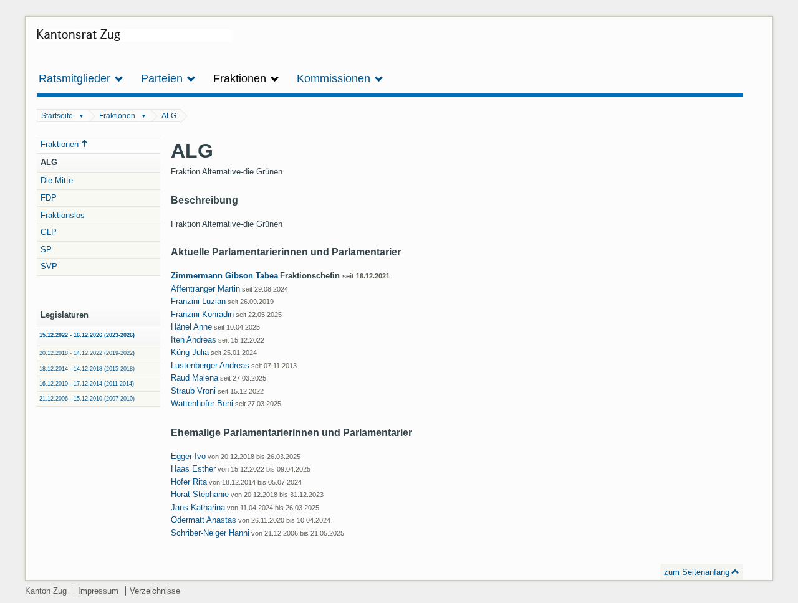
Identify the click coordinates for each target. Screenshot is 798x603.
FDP (49, 197)
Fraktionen (117, 116)
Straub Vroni (193, 391)
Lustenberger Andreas (210, 365)
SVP (49, 266)
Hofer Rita (189, 482)
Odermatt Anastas (203, 520)
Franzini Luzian (198, 301)
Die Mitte (57, 180)
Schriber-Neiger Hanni (210, 533)
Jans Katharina (198, 507)
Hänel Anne (191, 326)
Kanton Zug (46, 591)
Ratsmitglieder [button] (76, 78)
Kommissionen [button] (335, 78)
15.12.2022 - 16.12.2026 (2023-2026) (87, 335)
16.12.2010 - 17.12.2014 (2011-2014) (86, 384)
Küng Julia (190, 352)
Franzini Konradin (202, 314)
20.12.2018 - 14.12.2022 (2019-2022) (87, 353)
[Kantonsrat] (134, 39)
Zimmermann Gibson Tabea (224, 275)
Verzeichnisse (155, 591)
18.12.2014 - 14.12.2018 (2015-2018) (87, 369)
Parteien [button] (163, 78)
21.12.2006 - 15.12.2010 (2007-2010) (87, 399)
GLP (49, 232)
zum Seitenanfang (696, 572)
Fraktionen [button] (241, 78)
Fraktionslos (63, 215)
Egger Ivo (188, 456)
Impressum (98, 591)
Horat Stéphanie (200, 494)
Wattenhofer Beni (202, 403)
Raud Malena (194, 377)
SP (46, 249)
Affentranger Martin (205, 288)
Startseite (57, 116)
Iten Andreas (193, 339)
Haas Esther (193, 468)
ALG (168, 116)
